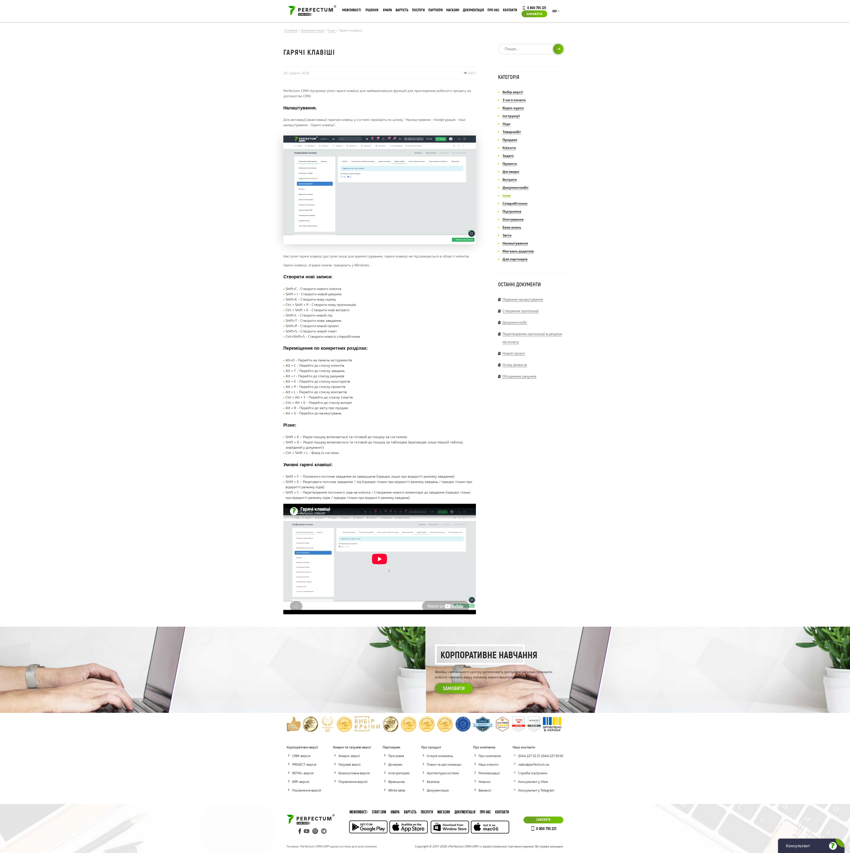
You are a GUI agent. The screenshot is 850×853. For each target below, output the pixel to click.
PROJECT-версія (304, 764)
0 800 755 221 (536, 7)
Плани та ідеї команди (444, 764)
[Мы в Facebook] (300, 831)
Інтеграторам (399, 773)
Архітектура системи (443, 773)
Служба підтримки (532, 773)
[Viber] (315, 831)
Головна (292, 846)
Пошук (558, 49)
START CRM (379, 812)
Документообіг (514, 322)
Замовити (534, 14)
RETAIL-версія (302, 773)
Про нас (493, 10)
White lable (396, 790)
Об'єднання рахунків (519, 376)
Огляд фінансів (514, 365)
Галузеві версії (349, 764)
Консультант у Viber (533, 782)
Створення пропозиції (520, 311)
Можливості (351, 10)
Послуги (418, 10)
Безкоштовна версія (354, 773)
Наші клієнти (488, 764)
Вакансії (485, 790)
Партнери (435, 10)
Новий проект (513, 353)
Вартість (402, 10)
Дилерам (395, 764)
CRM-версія (301, 756)
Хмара (387, 10)
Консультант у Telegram (536, 790)
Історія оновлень (440, 756)
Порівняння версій (306, 790)
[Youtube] (306, 831)
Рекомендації (489, 773)
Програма (396, 756)
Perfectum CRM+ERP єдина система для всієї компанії (338, 846)
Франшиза (396, 782)
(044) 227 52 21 (529, 756)
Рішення (371, 10)
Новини (485, 782)
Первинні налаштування (522, 299)
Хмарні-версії (349, 756)
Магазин (452, 10)
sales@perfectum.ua (533, 764)
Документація (473, 10)
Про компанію (490, 756)
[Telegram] (324, 831)
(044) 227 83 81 (552, 756)
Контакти (510, 10)
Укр (554, 11)
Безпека (433, 782)
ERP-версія (300, 782)
